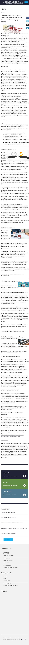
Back (3, 12)
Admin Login (23, 639)
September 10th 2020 (17, 17)
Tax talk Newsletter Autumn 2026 (8, 517)
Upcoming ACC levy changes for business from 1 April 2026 (14, 528)
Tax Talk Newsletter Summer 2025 (8, 533)
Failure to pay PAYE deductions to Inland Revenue (12, 522)
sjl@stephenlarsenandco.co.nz (11, 567)
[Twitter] (27, 22)
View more (7, 539)
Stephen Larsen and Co (6, 17)
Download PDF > (4, 440)
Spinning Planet (16, 639)
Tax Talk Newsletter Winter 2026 (8, 512)
